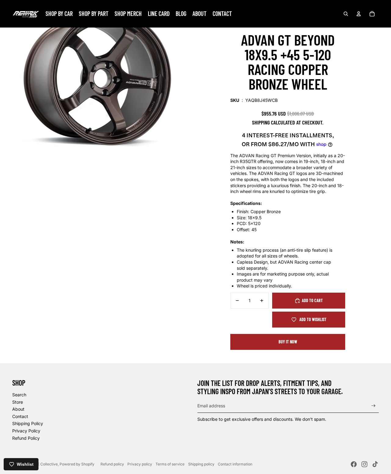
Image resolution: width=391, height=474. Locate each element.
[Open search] (346, 13)
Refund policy (112, 464)
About (18, 409)
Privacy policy (139, 464)
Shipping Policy (27, 423)
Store (17, 402)
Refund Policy (26, 438)
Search (19, 394)
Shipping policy (201, 464)
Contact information (235, 464)
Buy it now (288, 341)
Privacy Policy (26, 430)
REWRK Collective (42, 464)
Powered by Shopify (77, 464)
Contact (20, 416)
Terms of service (170, 464)
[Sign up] (373, 405)
